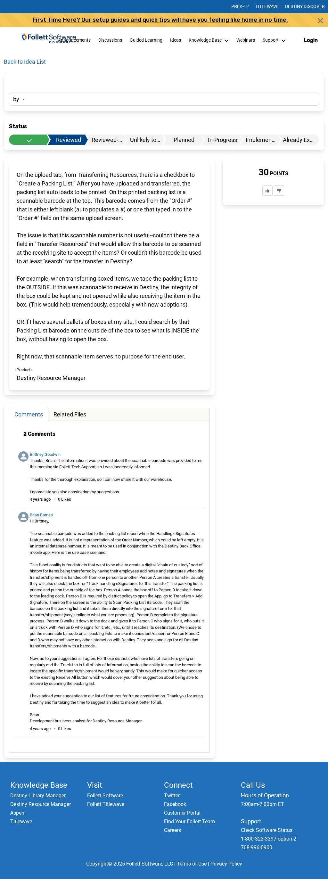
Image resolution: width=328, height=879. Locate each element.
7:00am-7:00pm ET (262, 804)
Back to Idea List (25, 61)
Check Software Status (266, 830)
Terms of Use (192, 864)
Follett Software (105, 796)
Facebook (175, 804)
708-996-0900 (256, 847)
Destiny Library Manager (38, 796)
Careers (172, 830)
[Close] (320, 20)
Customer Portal (182, 813)
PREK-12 (240, 6)
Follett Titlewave (105, 804)
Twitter (172, 796)
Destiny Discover (305, 6)
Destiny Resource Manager (40, 804)
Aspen (17, 813)
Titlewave (267, 6)
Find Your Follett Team (189, 821)
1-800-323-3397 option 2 (268, 839)
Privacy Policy (226, 864)
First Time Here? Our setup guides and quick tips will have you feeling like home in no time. (160, 19)
